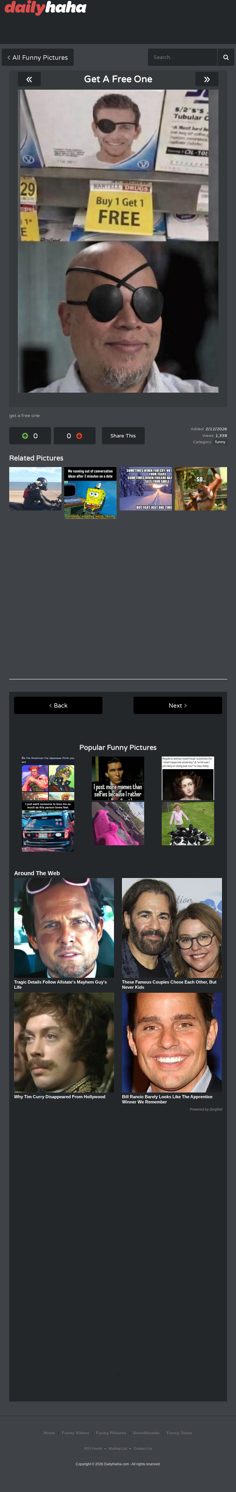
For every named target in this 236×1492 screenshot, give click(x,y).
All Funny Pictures (40, 58)
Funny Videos (75, 1432)
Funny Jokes (179, 1432)
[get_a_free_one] (118, 241)
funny (220, 442)
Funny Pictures (111, 1432)
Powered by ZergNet (206, 1109)
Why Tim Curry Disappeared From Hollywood (59, 1096)
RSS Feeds (93, 1449)
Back (60, 705)
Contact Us (143, 1449)
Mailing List (118, 1449)
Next (175, 705)
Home (49, 1432)
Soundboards (146, 1432)
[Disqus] (118, 599)
